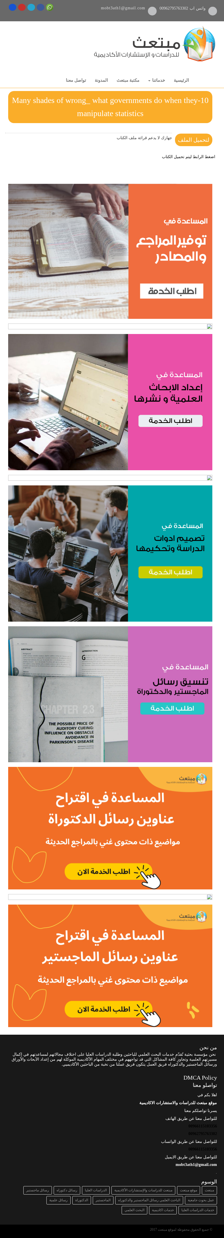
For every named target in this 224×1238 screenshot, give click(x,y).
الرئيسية (181, 80)
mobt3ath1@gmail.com (123, 8)
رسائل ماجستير (37, 1190)
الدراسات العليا (96, 1190)
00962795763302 (175, 8)
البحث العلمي (134, 1210)
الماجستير (103, 1200)
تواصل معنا (76, 80)
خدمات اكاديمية (163, 1210)
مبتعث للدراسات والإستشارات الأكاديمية (143, 1190)
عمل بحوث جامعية (201, 1200)
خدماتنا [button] (158, 80)
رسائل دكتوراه (67, 1190)
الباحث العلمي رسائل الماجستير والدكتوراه (149, 1200)
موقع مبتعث (188, 1190)
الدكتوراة (81, 1200)
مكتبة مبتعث (128, 80)
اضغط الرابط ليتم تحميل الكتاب (188, 157)
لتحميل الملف (193, 140)
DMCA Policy (200, 1077)
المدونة (101, 80)
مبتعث (209, 1190)
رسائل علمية (58, 1200)
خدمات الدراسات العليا (197, 1210)
